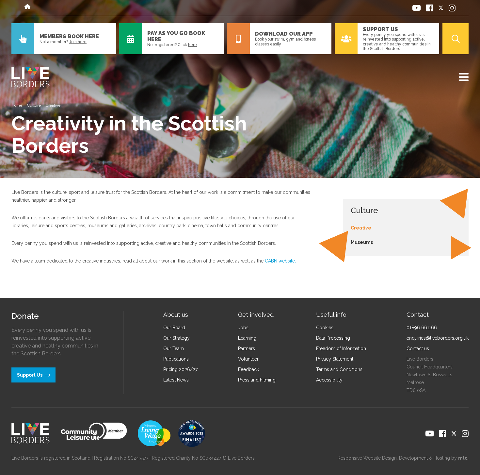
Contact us (418, 348)
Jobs (243, 327)
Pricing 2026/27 (180, 369)
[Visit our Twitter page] (440, 8)
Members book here (69, 36)
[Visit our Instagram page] (452, 8)
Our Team (173, 348)
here (192, 44)
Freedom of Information (341, 348)
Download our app (284, 34)
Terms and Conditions (339, 369)
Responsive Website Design (367, 458)
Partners (246, 348)
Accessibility (329, 379)
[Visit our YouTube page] (416, 8)
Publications (176, 359)
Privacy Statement (334, 359)
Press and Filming (257, 379)
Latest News (176, 379)
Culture (34, 105)
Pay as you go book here (176, 36)
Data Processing (333, 338)
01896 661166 (422, 327)
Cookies (324, 327)
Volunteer (248, 359)
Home (16, 105)
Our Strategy (176, 338)
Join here (78, 42)
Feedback (248, 369)
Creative (361, 227)
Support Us (380, 29)
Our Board (174, 327)
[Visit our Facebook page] (429, 8)
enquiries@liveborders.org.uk (438, 338)
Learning (247, 338)
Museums (362, 242)
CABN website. (280, 260)
